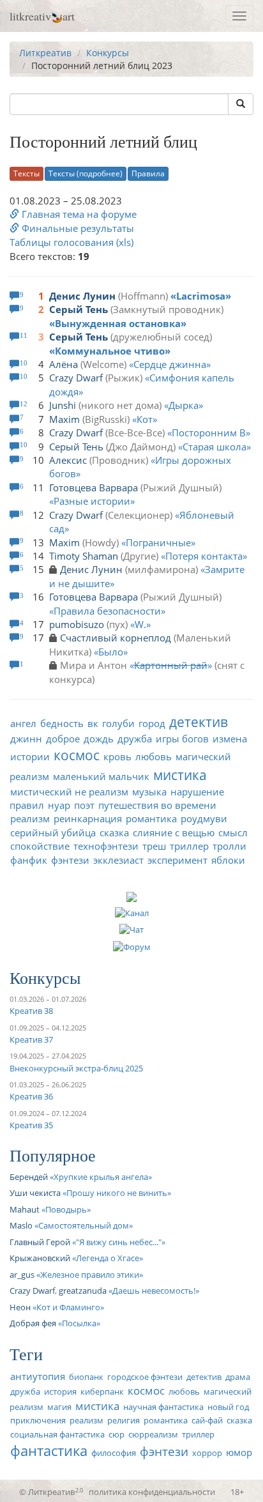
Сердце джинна (169, 364)
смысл (233, 832)
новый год (228, 1407)
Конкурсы (107, 53)
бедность (62, 723)
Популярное (53, 1155)
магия (59, 1407)
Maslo (21, 1225)
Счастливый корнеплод (115, 637)
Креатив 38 (31, 1010)
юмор (239, 1452)
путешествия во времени (157, 805)
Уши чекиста (35, 1193)
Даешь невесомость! (153, 1290)
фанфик (28, 860)
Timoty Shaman (83, 555)
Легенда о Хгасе (107, 1258)
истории (30, 756)
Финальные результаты (76, 228)
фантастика (48, 1450)
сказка (114, 832)
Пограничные (158, 542)
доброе (63, 738)
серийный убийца (53, 832)
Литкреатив (45, 53)
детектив (198, 721)
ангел (23, 723)
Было (110, 651)
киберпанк (102, 1391)
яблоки (228, 860)
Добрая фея (33, 1323)
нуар (59, 805)
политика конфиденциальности (152, 1492)
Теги (26, 1354)
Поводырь (66, 1209)
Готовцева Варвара (93, 487)
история (60, 1391)
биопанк (86, 1377)
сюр (116, 1434)
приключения (38, 1420)
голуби (118, 723)
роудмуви (204, 818)
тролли (229, 845)
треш (154, 845)
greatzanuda (83, 1290)
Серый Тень (78, 309)
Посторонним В (209, 432)
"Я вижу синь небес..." (119, 1242)
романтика (151, 818)
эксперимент (177, 860)
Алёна (63, 364)
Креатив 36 (31, 1096)
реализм (30, 818)
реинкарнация (88, 818)
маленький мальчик (101, 776)
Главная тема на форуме (78, 214)
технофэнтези (106, 845)
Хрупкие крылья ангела (101, 1177)
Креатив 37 (31, 1039)
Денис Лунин (82, 295)
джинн (26, 738)
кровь (117, 756)
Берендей (29, 1177)
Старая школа (214, 446)
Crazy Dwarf (76, 377)
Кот (145, 419)
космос (77, 755)
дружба (134, 738)
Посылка (79, 1323)
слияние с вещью (173, 832)
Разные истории (92, 500)
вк (92, 723)
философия (113, 1453)
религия (123, 1420)
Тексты (26, 173)
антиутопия (37, 1376)
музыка (149, 791)
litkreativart (42, 16)
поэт (84, 805)
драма (237, 1377)
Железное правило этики (89, 1274)
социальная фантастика (57, 1434)
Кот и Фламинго (68, 1307)
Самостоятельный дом (83, 1225)
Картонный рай (170, 665)
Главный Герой (40, 1242)
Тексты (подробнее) (86, 173)
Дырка (184, 405)
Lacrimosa (200, 295)
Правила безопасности (107, 610)
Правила (148, 173)
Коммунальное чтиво (110, 350)
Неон (20, 1307)
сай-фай (207, 1420)
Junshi (62, 405)
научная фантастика (163, 1407)
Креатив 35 (31, 1125)
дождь (99, 738)
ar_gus (22, 1274)
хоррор (207, 1453)
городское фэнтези (145, 1377)
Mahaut (25, 1209)
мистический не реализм (69, 791)
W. (140, 624)
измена (230, 738)
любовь (153, 756)
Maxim (64, 419)
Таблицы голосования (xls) (71, 242)
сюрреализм (153, 1434)
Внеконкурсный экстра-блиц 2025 (76, 1068)
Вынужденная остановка (118, 323)
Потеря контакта (204, 555)
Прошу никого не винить (116, 1193)
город (152, 723)
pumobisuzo (76, 624)
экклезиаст (118, 860)
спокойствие (40, 845)
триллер (189, 845)
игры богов (182, 738)
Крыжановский (40, 1258)
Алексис (68, 460)
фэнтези (70, 860)
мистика (180, 774)
